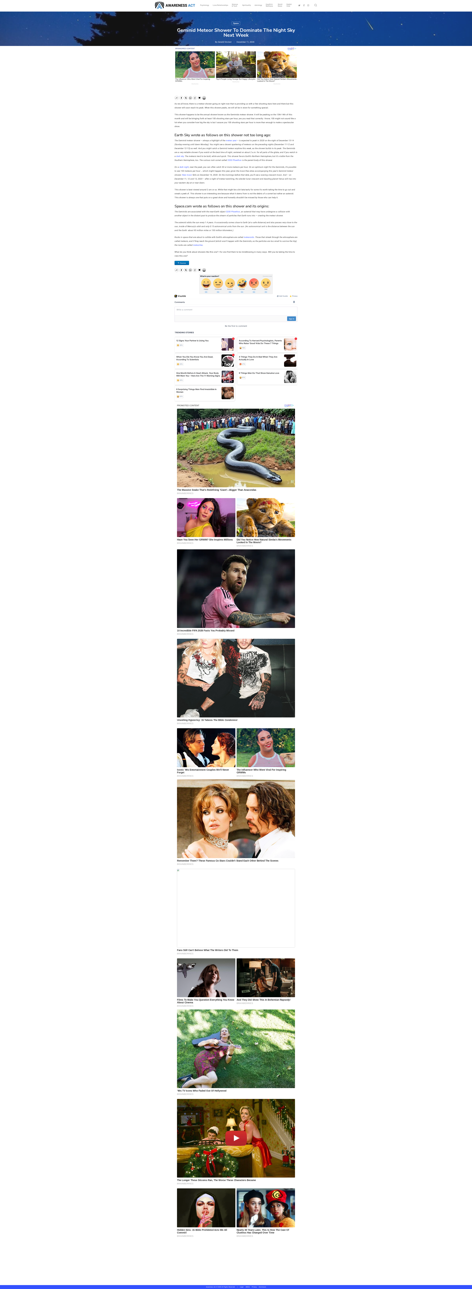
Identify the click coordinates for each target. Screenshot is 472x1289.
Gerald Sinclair (225, 42)
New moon (187, 175)
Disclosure (262, 1287)
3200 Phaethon (235, 160)
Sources (183, 263)
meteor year (231, 140)
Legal (242, 1287)
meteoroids (249, 237)
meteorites (198, 245)
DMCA (248, 1287)
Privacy (255, 1287)
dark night (184, 167)
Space (236, 23)
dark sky (180, 156)
